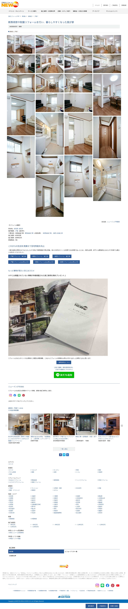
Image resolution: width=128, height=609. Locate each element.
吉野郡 (11, 504)
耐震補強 (56, 480)
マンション (35, 488)
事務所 (33, 490)
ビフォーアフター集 (71, 551)
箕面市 (100, 506)
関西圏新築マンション (19, 590)
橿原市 (11, 500)
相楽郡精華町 (58, 513)
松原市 (11, 506)
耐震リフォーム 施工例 (62, 256)
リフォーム (74, 590)
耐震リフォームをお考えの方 (69, 262)
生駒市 (56, 498)
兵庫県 (11, 498)
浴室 (55, 472)
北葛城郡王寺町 (36, 504)
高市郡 (78, 502)
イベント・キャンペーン (16, 11)
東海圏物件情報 (53, 590)
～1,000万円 (79, 524)
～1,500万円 (101, 524)
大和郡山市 (101, 498)
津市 (55, 508)
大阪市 (56, 504)
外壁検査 (34, 518)
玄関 (10, 474)
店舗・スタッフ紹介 (64, 11)
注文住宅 (78, 488)
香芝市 (78, 500)
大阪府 (33, 496)
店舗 (99, 488)
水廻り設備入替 (58, 233)
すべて (11, 464)
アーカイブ (95, 11)
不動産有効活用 (91, 590)
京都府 (78, 496)
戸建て (11, 488)
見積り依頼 (114, 606)
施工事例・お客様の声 (48, 11)
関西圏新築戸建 (32, 590)
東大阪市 (11, 508)
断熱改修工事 (29, 233)
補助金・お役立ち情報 (80, 11)
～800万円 (57, 524)
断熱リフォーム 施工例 (40, 256)
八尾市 (78, 506)
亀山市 (33, 508)
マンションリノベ (111, 11)
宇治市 (33, 513)
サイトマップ (13, 584)
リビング (34, 470)
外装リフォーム (103, 480)
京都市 (78, 510)
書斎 (33, 472)
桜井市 (33, 500)
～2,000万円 (12, 526)
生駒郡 (56, 502)
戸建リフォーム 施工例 (18, 256)
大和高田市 (79, 498)
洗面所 (100, 472)
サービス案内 (32, 11)
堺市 (77, 504)
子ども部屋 (12, 472)
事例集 (11, 551)
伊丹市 (100, 513)
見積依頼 (123, 5)
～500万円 (35, 524)
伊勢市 (100, 508)
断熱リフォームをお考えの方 (44, 262)
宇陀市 (11, 502)
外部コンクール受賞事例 (16, 532)
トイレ (78, 472)
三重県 (56, 496)
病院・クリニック (14, 490)
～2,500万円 (35, 526)
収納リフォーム (36, 482)
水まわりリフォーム (15, 480)
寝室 (99, 470)
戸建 (16, 231)
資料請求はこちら (64, 362)
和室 (77, 470)
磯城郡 (100, 502)
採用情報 (111, 590)
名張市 (33, 510)
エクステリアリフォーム (16, 482)
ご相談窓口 (115, 5)
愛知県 (100, 496)
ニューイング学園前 (113, 221)
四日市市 (78, 508)
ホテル (56, 490)
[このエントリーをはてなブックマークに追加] (67, 454)
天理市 (100, 500)
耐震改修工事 (47, 233)
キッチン (56, 470)
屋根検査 (11, 518)
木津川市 (11, 513)
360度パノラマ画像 (14, 538)
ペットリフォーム (81, 480)
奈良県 (16, 228)
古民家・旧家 (58, 488)
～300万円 (12, 524)
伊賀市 (56, 510)
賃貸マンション (102, 590)
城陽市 (100, 510)
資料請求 (105, 5)
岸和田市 (101, 504)
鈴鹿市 (11, 510)
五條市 (56, 500)
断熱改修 (34, 480)
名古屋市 (78, 513)
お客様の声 (12, 556)
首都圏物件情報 (43, 590)
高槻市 (56, 506)
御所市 (33, 502)
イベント (97, 5)
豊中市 (33, 506)
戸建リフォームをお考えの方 (20, 262)
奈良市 (21, 228)
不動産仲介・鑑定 (64, 590)
